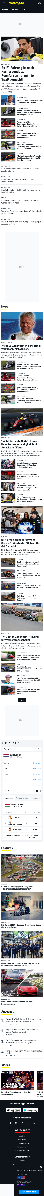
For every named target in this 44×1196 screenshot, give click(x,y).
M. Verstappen (17, 823)
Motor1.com (22, 1139)
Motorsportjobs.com (22, 1143)
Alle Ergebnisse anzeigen (31, 836)
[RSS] (33, 1123)
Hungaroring (17, 804)
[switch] (38, 791)
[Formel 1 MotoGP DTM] (22, 749)
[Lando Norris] (10, 817)
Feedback (22, 1161)
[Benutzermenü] (39, 3)
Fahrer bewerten (13, 835)
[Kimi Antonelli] (10, 829)
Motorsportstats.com (22, 1150)
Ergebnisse (37, 763)
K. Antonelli (17, 829)
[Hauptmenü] (4, 3)
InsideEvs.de (22, 1136)
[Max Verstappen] (10, 823)
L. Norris (16, 817)
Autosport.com (22, 1147)
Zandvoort (15, 755)
